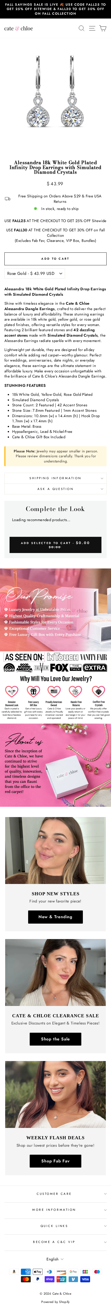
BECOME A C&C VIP (54, 1242)
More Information (54, 1209)
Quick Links (54, 1226)
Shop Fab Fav (55, 1161)
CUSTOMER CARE (54, 1193)
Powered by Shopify (55, 1302)
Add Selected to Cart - (55, 544)
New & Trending (55, 917)
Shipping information (55, 478)
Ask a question (55, 489)
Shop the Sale (55, 1039)
